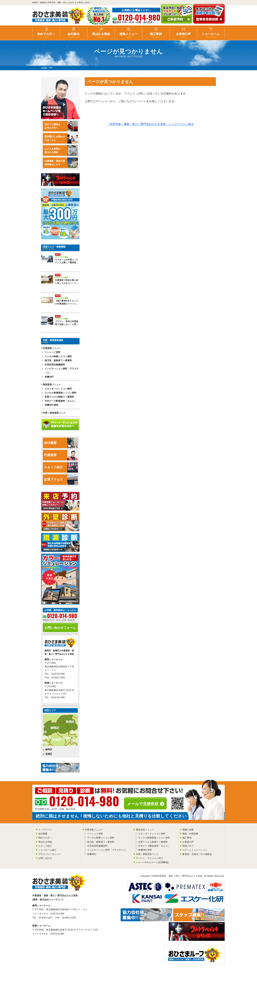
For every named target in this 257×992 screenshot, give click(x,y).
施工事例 (156, 35)
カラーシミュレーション (194, 850)
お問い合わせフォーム (60, 627)
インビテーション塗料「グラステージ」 (62, 370)
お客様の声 (183, 35)
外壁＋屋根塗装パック (54, 412)
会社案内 (74, 35)
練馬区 (48, 749)
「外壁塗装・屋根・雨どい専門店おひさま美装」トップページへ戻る (150, 124)
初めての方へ (46, 35)
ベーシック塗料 (52, 352)
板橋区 (48, 754)
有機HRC (49, 376)
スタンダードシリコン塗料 (58, 388)
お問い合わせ (45, 858)
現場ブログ (188, 846)
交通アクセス (53, 479)
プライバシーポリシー (49, 854)
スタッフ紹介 (53, 467)
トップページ (45, 829)
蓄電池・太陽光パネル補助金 (197, 854)
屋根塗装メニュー (145, 829)
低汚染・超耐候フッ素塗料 (58, 360)
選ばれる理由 (101, 35)
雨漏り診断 (188, 829)
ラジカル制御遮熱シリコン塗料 (60, 392)
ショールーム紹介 (47, 850)
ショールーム (211, 35)
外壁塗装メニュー (94, 829)
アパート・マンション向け (149, 858)
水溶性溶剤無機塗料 (55, 364)
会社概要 (50, 442)
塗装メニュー (128, 35)
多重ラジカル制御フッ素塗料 (59, 396)
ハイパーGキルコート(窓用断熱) (152, 862)
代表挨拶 (50, 455)
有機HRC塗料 (51, 405)
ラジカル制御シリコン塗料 (58, 356)
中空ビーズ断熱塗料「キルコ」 (60, 401)
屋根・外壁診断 (190, 833)
